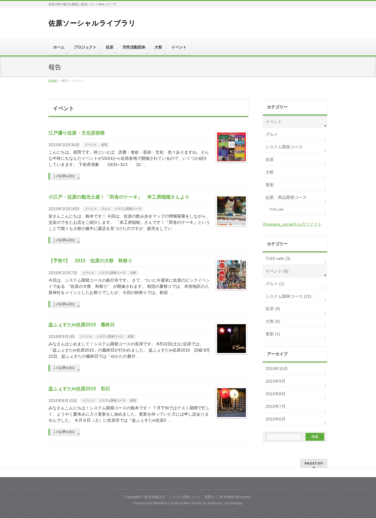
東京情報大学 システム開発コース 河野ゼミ (181, 497)
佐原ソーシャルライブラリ (92, 23)
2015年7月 (276, 406)
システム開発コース (128, 208)
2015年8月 (276, 393)
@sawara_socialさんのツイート (292, 224)
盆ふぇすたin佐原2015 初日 (79, 388)
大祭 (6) (273, 321)
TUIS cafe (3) (278, 258)
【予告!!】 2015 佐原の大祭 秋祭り (90, 260)
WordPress (162, 503)
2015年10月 (277, 368)
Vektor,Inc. (216, 503)
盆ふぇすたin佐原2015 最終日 (81, 324)
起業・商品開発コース (286, 197)
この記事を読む (64, 176)
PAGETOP (314, 463)
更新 (270, 184)
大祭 (133, 272)
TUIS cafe (276, 209)
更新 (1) (273, 334)
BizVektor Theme (188, 503)
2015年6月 (276, 419)
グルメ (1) (275, 283)
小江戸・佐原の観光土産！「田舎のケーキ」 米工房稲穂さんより (118, 196)
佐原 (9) (273, 308)
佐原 (104, 144)
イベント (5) (277, 271)
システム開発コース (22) (288, 296)
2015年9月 (276, 381)
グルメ (105, 208)
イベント (91, 144)
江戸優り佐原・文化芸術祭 (76, 132)
